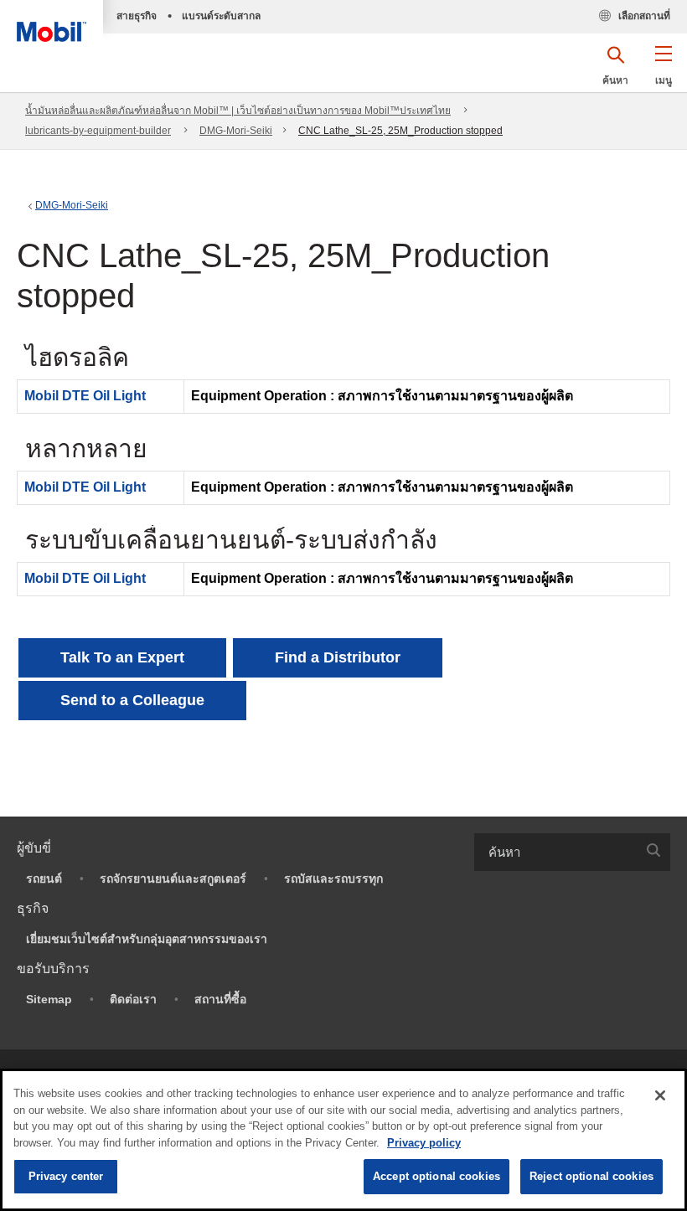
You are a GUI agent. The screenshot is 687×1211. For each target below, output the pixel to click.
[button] (663, 71)
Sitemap (49, 999)
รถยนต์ (44, 878)
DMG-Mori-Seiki (235, 131)
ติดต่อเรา (133, 999)
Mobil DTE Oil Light (85, 396)
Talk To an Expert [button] (122, 657)
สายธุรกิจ (136, 16)
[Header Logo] (51, 21)
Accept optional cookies (436, 1176)
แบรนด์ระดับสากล (221, 16)
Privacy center (66, 1176)
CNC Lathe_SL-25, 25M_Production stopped (400, 131)
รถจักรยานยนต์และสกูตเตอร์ (173, 878)
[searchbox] (555, 852)
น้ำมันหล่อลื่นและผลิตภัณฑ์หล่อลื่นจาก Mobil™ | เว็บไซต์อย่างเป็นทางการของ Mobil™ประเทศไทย (238, 110)
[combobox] (572, 852)
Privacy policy (424, 1142)
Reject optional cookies (591, 1176)
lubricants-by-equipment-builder (98, 131)
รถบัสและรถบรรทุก (333, 878)
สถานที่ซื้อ (220, 999)
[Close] (660, 1095)
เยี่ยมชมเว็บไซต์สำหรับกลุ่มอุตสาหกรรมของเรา (146, 939)
